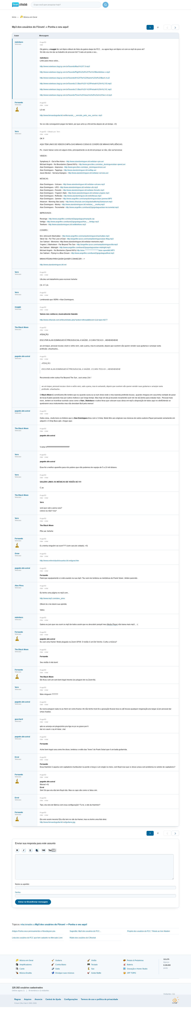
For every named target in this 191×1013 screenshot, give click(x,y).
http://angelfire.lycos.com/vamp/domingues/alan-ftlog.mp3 (90, 239)
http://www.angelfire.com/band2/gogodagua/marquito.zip (71, 219)
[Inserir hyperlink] (37, 850)
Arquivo (27, 999)
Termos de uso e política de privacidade (99, 999)
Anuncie (38, 999)
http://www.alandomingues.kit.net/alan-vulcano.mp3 (84, 184)
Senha (17, 892)
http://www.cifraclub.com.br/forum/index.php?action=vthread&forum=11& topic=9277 (74, 320)
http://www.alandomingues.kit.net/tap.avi (80, 170)
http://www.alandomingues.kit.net (53, 265)
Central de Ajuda (53, 999)
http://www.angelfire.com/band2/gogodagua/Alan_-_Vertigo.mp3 (73, 222)
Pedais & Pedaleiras (135, 960)
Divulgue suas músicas (64, 973)
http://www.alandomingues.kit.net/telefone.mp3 (67, 224)
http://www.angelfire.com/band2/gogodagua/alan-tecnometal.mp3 (92, 207)
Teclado (94, 965)
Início (14, 17)
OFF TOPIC (131, 973)
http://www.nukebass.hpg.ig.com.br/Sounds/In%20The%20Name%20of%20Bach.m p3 (75, 78)
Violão (93, 960)
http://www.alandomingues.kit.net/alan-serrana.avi (88, 173)
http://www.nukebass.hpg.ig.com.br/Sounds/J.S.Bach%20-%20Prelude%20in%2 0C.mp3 (75, 89)
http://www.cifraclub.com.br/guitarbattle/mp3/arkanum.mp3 (89, 202)
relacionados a (53, 924)
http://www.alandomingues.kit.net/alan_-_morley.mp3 (83, 204)
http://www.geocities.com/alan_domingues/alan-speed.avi (102, 164)
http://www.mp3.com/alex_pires (52, 598)
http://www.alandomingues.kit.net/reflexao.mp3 (82, 196)
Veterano (18, 44)
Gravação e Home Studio (137, 969)
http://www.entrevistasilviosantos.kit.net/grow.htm (59, 561)
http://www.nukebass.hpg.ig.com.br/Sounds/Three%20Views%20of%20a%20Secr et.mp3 (76, 95)
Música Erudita (26, 973)
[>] (175, 27)
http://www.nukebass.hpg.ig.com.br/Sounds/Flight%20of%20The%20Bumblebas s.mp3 (75, 72)
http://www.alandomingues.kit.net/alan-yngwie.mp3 (88, 193)
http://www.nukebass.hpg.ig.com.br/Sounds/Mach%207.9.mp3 (65, 66)
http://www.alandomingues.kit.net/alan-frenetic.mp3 (83, 190)
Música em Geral (30, 17)
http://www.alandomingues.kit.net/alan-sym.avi (85, 161)
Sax (92, 969)
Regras (17, 999)
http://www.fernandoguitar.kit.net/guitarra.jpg (57, 822)
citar (41, 45)
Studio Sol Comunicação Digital (175, 1000)
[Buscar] (105, 5)
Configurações (71, 999)
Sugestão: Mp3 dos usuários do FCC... (85, 931)
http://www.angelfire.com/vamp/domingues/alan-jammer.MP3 (87, 199)
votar (46, 105)
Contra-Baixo (60, 965)
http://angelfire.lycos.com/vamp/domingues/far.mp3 (97, 244)
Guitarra (58, 960)
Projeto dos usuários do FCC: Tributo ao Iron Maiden (148, 931)
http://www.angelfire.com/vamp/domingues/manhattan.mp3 (85, 236)
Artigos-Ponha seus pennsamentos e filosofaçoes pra (33, 931)
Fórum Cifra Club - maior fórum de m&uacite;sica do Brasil (19, 4)
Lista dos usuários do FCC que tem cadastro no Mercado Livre (37, 938)
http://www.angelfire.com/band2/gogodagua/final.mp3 (92, 253)
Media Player (112, 624)
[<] (167, 27)
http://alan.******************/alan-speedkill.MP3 (96, 250)
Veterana (18, 309)
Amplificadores (26, 965)
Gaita (57, 969)
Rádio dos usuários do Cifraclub (83, 938)
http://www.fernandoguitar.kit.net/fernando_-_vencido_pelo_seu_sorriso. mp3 (71, 115)
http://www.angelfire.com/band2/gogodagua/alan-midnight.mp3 (85, 247)
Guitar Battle (96, 973)
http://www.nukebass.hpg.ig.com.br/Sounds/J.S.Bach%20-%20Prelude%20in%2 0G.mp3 (75, 84)
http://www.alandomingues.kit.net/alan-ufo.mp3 (79, 187)
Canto (22, 969)
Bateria (130, 965)
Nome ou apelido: (22, 884)
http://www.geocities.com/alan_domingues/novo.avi (85, 167)
